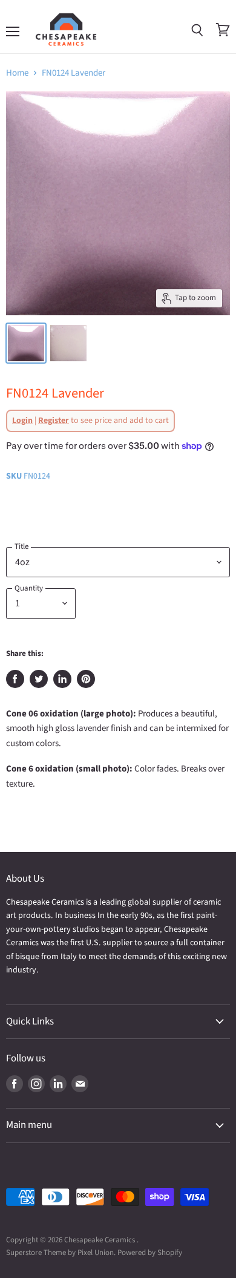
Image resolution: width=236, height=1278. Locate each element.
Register (53, 421)
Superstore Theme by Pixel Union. (61, 1252)
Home (17, 73)
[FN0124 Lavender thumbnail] (26, 343)
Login (22, 421)
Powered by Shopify (149, 1252)
